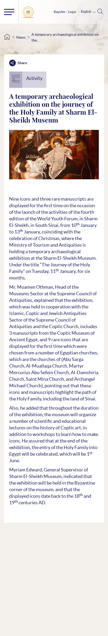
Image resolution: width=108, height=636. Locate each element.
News (20, 37)
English (86, 11)
